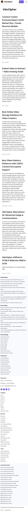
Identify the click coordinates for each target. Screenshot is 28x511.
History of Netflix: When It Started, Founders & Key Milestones (12, 312)
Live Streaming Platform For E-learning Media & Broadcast (14, 297)
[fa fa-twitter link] (6, 389)
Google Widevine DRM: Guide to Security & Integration (13, 317)
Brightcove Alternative (6, 372)
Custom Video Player (5, 444)
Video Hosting (4, 342)
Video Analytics (4, 426)
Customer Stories (5, 411)
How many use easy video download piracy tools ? (12, 279)
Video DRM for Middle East (7, 491)
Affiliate (2, 407)
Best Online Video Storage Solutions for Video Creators (12, 115)
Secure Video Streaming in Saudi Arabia (9, 475)
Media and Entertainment (6, 428)
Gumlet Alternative (5, 374)
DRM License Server (5, 442)
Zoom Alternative (4, 364)
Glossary (2, 397)
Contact (2, 409)
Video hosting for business (7, 352)
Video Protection (4, 341)
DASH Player (3, 461)
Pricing (2, 403)
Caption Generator (5, 457)
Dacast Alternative (5, 360)
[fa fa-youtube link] (9, 389)
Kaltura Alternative (5, 370)
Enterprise (3, 416)
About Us (3, 401)
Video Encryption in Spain (6, 477)
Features (2, 399)
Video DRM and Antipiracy (6, 430)
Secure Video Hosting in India (7, 469)
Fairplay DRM (3, 347)
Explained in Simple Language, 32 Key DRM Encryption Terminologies (13, 299)
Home (2, 395)
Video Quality (4, 348)
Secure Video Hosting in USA (7, 467)
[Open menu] (26, 1)
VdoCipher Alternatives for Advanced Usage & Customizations (13, 215)
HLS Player (3, 459)
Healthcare (3, 422)
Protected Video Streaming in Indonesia (10, 481)
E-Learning (3, 418)
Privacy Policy (8, 510)
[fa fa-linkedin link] (1, 389)
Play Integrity (4, 445)
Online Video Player (5, 337)
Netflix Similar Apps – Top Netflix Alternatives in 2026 (13, 315)
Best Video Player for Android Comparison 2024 (11, 302)
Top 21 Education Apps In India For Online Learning (12, 291)
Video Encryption (4, 339)
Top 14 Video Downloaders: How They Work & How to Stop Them (14, 319)
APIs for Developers (5, 432)
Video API (3, 436)
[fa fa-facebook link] (4, 389)
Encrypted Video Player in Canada (8, 483)
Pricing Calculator (4, 455)
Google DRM (3, 440)
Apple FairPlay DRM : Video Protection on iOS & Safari (13, 281)
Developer (3, 420)
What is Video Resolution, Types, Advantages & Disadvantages (11, 327)
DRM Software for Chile (6, 501)
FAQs (2, 405)
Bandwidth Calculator (5, 438)
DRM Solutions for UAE (6, 499)
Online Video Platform (5, 351)
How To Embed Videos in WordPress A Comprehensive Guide (13, 294)
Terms (2, 510)
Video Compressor (5, 451)
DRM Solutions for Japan (6, 497)
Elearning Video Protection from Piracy (9, 285)
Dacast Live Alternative (6, 368)
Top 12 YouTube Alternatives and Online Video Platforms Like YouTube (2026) (13, 330)
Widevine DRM (4, 345)
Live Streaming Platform (6, 424)
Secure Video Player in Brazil (7, 471)
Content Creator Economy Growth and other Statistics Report (13, 288)
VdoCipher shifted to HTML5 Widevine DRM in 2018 (14, 260)
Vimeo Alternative (5, 358)
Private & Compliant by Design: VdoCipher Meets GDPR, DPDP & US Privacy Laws (13, 308)
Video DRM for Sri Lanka (6, 489)
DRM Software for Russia (6, 503)
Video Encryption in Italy (6, 479)
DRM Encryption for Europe (7, 493)
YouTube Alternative (5, 362)
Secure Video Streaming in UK (7, 473)
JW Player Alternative (5, 366)
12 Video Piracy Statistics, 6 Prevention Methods (12, 283)
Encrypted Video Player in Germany (8, 487)
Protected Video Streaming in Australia (9, 485)
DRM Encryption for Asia (6, 495)
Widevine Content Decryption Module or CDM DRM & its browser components (13, 323)
